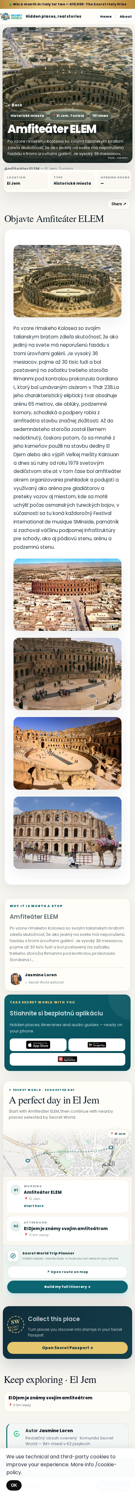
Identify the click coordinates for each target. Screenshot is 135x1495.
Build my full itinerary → (67, 1286)
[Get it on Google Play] (96, 1044)
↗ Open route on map (67, 1272)
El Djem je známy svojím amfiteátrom (66, 1229)
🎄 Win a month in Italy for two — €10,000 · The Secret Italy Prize (67, 4)
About (126, 16)
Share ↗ (118, 204)
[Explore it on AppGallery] (67, 1059)
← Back (15, 105)
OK (14, 1485)
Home (106, 16)
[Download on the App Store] (38, 1044)
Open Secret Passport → (67, 1347)
